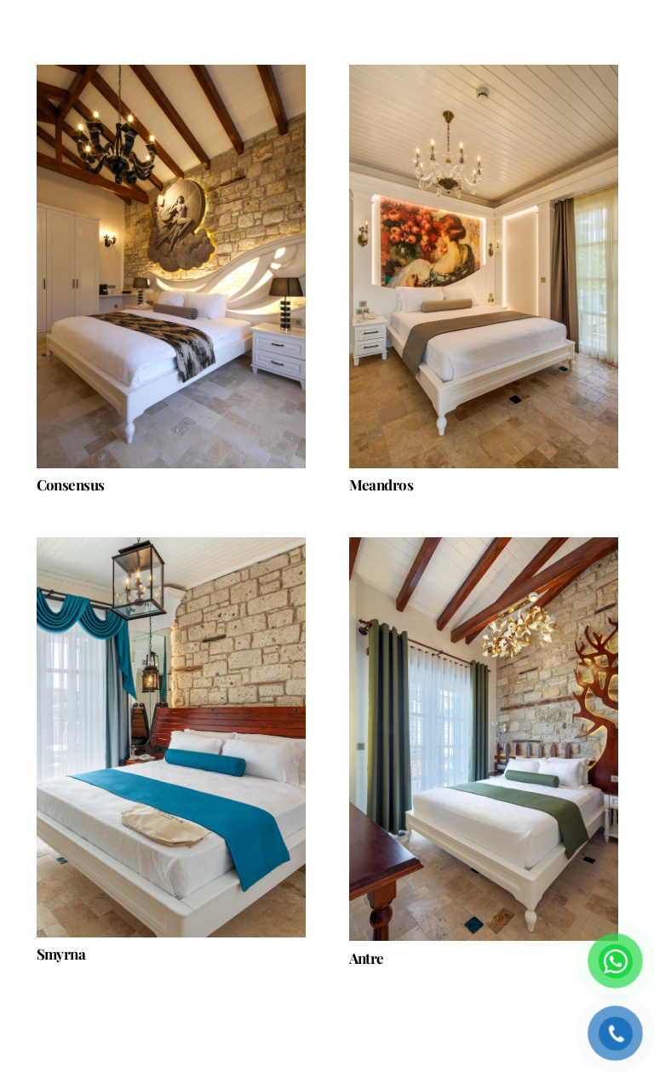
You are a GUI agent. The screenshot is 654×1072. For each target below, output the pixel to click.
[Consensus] (171, 266)
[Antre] (483, 739)
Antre (366, 958)
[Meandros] (483, 266)
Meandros (381, 484)
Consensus (71, 484)
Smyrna (61, 953)
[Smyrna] (171, 737)
